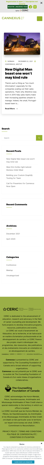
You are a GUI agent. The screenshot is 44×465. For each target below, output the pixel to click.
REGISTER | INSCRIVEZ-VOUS (17, 7)
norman (11, 61)
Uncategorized (12, 275)
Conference (10, 64)
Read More (10, 108)
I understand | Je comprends (23, 462)
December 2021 (13, 234)
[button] (22, 6)
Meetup (19, 64)
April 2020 (10, 239)
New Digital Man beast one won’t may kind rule (18, 73)
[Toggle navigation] (39, 18)
